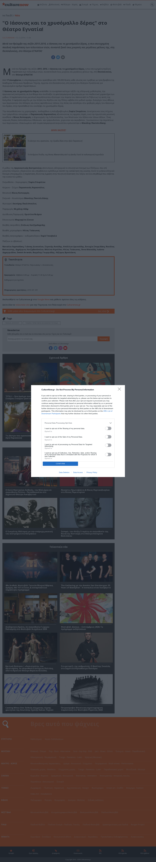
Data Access (78, 472)
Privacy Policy (92, 472)
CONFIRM (60, 464)
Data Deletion (64, 472)
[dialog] (78, 431)
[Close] (120, 390)
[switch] (108, 428)
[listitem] (78, 423)
